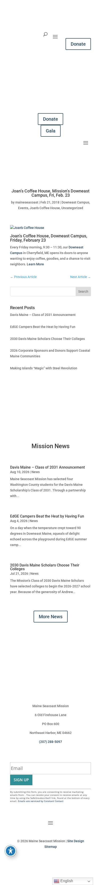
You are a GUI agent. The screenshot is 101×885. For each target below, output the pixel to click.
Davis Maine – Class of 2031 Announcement (43, 315)
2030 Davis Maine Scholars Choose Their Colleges (47, 339)
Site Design (75, 841)
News (35, 472)
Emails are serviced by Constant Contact (40, 801)
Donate (78, 44)
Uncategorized (72, 208)
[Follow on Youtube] (55, 860)
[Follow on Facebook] (46, 860)
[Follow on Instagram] (36, 860)
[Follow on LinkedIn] (64, 860)
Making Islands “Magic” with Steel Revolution (43, 368)
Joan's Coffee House (45, 208)
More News (50, 616)
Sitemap (50, 847)
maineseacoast (26, 202)
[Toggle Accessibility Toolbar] (10, 851)
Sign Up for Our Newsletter (43, 757)
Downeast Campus (75, 202)
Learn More (35, 264)
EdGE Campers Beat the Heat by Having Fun (42, 327)
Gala (50, 131)
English (66, 881)
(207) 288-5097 (50, 742)
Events (23, 208)
